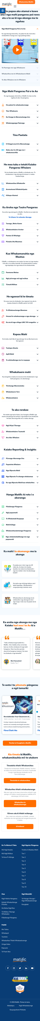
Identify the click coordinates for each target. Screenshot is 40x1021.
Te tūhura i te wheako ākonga (20, 217)
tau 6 (24, 872)
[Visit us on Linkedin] (26, 968)
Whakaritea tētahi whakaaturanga (14, 941)
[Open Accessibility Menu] (2, 10)
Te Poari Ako (6, 952)
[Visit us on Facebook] (7, 968)
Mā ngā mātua (7, 853)
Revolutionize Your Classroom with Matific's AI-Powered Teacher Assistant (17, 717)
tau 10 (24, 887)
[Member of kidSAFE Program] (20, 979)
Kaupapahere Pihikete (18, 1010)
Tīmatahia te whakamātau (20, 780)
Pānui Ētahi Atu (10, 731)
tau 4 (24, 865)
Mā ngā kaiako (7, 850)
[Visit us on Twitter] (20, 968)
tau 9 (24, 883)
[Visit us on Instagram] (13, 968)
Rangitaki (25, 904)
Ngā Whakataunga (26, 1006)
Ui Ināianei (20, 826)
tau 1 (23, 853)
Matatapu (10, 1006)
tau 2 (24, 857)
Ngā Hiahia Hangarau (9, 899)
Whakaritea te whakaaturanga (20, 803)
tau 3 (24, 861)
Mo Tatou (5, 929)
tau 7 (24, 876)
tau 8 (24, 879)
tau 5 (24, 868)
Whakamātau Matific (26, 2)
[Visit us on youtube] (32, 968)
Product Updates (26, 719)
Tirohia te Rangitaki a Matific (20, 743)
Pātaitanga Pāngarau (9, 918)
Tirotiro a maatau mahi (30, 850)
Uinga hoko (6, 944)
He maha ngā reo (8, 908)
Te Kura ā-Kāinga (8, 857)
